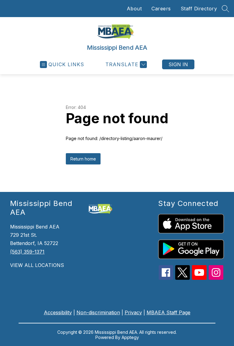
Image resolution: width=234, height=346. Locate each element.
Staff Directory (199, 8)
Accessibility (58, 312)
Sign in (178, 64)
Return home (83, 158)
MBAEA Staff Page (168, 312)
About (134, 8)
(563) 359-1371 (27, 252)
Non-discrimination (98, 312)
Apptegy (130, 337)
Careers (161, 8)
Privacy (133, 312)
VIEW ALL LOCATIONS (37, 265)
